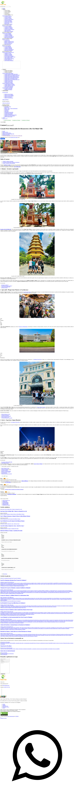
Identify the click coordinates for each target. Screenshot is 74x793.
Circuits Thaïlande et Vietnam (9, 58)
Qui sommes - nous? (6, 105)
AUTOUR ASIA (8, 482)
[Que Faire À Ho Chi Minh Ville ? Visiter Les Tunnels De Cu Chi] (11, 509)
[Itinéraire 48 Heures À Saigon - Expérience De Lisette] (9, 528)
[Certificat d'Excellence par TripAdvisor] (37, 653)
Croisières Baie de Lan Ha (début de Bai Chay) (11, 79)
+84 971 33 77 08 (7, 687)
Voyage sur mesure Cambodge (9, 29)
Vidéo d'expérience (5, 99)
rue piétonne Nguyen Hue (15, 422)
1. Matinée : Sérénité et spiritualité (7, 161)
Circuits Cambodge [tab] (7, 11)
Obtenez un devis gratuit (8, 116)
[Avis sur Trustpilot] (37, 652)
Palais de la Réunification (23, 326)
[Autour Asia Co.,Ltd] (3, 3)
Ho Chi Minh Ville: (3, 700)
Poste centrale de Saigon (41, 407)
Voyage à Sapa (6, 23)
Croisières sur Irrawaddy (8, 88)
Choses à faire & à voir (6, 500)
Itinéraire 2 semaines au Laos (9, 41)
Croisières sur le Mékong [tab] (8, 71)
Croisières (4, 69)
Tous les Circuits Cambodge (6, 25)
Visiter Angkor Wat (7, 30)
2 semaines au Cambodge (8, 27)
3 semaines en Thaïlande (8, 35)
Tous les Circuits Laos (5, 39)
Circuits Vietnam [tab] (7, 10)
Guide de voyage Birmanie (8, 97)
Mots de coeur (6, 107)
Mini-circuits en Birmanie (8, 50)
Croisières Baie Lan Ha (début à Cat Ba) (10, 78)
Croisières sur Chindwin (8, 89)
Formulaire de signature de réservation (10, 114)
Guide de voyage (5, 90)
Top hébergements (5, 502)
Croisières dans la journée (8, 82)
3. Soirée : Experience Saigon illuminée (8, 163)
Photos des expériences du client (6, 473)
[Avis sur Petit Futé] (37, 654)
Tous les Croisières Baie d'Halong (7, 73)
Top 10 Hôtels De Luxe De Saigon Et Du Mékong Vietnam (12, 520)
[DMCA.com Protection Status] (4, 715)
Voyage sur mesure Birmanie (9, 49)
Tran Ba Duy (6, 110)
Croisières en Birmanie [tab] (8, 72)
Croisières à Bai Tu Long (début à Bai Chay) (11, 77)
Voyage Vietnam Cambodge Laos (9, 56)
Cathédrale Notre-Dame (37, 359)
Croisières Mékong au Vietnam (9, 84)
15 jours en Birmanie (7, 46)
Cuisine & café (4, 501)
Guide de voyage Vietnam (8, 94)
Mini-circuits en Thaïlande (8, 37)
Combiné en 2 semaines (8, 54)
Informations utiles (5, 504)
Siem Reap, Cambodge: (4, 702)
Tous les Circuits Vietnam (6, 15)
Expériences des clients (14, 137)
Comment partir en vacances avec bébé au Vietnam (14, 489)
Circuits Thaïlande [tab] (7, 12)
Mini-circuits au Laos (7, 44)
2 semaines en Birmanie (8, 47)
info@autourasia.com (5, 685)
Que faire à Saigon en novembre (6, 285)
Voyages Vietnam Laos (8, 59)
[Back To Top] (0, 717)
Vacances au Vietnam (4, 469)
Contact (3, 117)
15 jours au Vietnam (7, 17)
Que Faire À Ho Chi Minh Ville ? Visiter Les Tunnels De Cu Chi (13, 511)
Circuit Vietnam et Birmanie (8, 60)
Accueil (3, 8)
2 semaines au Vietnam (8, 16)
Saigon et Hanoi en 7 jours (5, 414)
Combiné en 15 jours (7, 53)
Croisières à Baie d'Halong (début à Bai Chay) (11, 76)
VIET (17, 716)
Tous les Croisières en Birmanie (7, 87)
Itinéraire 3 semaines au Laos (9, 42)
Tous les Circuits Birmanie (6, 45)
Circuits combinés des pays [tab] (8, 14)
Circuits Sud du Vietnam (8, 22)
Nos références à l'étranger (8, 113)
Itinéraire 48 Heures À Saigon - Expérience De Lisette (11, 530)
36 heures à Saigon (4, 287)
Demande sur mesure (4, 118)
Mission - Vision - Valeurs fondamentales (10, 108)
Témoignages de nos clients (8, 112)
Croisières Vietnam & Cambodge (9, 85)
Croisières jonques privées (8, 81)
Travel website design (10, 716)
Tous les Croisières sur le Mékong (7, 83)
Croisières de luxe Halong (8, 80)
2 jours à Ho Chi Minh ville (5, 286)
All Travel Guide (5, 92)
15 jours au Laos (7, 40)
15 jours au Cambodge (8, 26)
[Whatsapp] (37, 792)
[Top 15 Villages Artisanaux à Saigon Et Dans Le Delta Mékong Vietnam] (12, 514)
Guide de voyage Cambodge (9, 95)
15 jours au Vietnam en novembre (6, 417)
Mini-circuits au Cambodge (8, 31)
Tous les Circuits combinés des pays (8, 52)
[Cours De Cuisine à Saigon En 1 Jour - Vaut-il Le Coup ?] (9, 523)
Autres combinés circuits (8, 57)
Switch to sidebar (9, 125)
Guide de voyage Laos (8, 96)
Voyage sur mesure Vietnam (8, 19)
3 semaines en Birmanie (8, 48)
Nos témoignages (4, 472)
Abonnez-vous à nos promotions (9, 115)
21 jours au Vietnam (4, 470)
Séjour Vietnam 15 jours (5, 468)
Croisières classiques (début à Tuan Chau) (11, 74)
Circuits (4, 9)
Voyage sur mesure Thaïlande (9, 36)
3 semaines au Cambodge (8, 28)
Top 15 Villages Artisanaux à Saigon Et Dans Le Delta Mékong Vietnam (15, 516)
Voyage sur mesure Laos (8, 43)
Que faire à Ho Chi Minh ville (5, 229)
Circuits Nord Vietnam (8, 20)
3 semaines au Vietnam (8, 18)
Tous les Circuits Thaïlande (6, 33)
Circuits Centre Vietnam (8, 21)
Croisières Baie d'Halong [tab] (8, 70)
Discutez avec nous (3, 718)
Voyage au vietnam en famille (6, 416)
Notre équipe (6, 111)
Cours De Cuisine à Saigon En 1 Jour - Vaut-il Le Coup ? (12, 525)
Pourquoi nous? (6, 109)
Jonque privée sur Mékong (8, 86)
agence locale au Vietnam (38, 463)
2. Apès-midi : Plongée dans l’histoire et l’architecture (11, 162)
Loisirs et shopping (5, 503)
